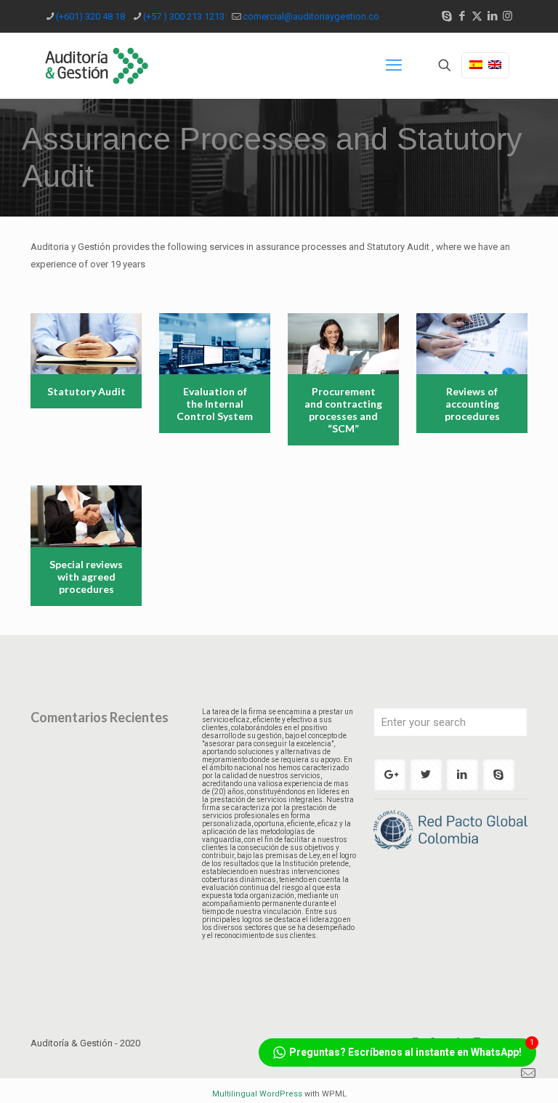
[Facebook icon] (461, 16)
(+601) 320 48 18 (90, 16)
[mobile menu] (393, 65)
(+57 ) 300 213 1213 (184, 16)
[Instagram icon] (507, 16)
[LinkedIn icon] (492, 16)
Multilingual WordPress (257, 1094)
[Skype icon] (446, 16)
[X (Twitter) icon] (477, 16)
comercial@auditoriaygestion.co (311, 16)
